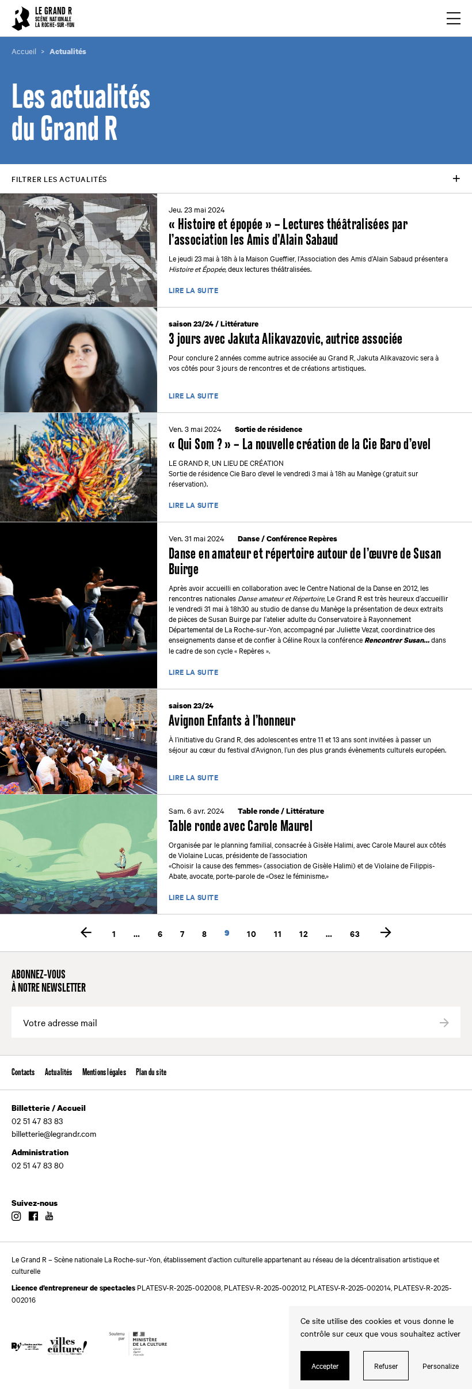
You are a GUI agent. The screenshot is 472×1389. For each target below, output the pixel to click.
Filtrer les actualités (59, 178)
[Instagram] (16, 1216)
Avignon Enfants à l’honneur (232, 721)
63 (355, 933)
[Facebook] (33, 1216)
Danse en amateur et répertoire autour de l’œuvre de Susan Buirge (305, 562)
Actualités (59, 1072)
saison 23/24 (191, 323)
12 (304, 933)
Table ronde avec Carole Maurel (241, 826)
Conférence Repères (302, 538)
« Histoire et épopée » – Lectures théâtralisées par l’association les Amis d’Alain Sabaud (288, 233)
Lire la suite (193, 290)
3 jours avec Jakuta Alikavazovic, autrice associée (286, 339)
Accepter (325, 1365)
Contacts (23, 1072)
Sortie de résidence (268, 429)
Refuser (386, 1365)
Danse (249, 538)
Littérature (239, 323)
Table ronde (258, 811)
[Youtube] (49, 1216)
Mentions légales (104, 1072)
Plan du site (151, 1072)
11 (278, 933)
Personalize (440, 1365)
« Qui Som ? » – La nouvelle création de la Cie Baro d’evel (300, 445)
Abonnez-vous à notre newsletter (49, 982)
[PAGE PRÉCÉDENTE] (86, 933)
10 (252, 933)
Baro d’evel (258, 473)
